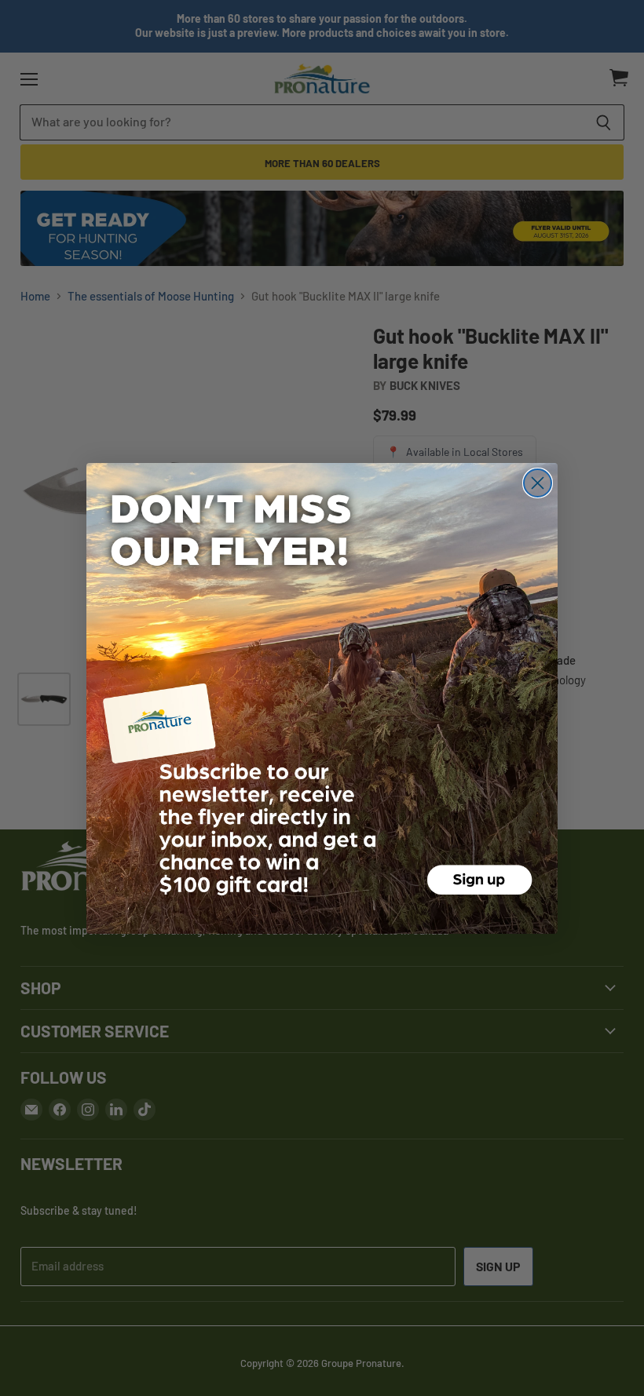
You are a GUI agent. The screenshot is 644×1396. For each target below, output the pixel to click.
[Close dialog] (537, 483)
